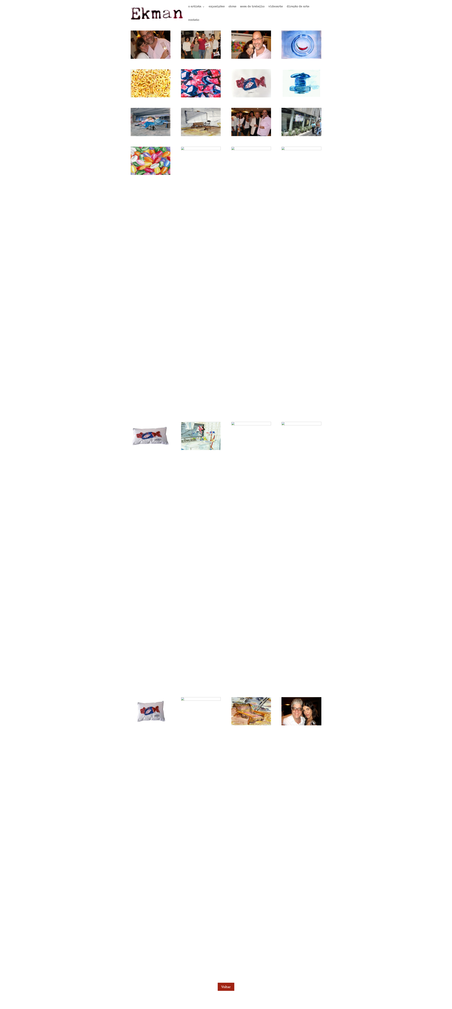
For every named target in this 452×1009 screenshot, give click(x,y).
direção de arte (298, 6)
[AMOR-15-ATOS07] (150, 724)
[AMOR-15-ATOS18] (201, 135)
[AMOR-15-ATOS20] (301, 96)
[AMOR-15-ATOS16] (301, 135)
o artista (194, 6)
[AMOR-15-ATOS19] (150, 135)
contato (193, 20)
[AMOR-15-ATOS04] (301, 724)
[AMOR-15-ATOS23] (150, 96)
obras (232, 6)
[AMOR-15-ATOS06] (201, 699)
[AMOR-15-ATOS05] (251, 724)
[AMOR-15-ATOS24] (301, 57)
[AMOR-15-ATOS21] (251, 96)
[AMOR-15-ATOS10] (201, 449)
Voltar (226, 987)
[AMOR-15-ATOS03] (251, 57)
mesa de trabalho (252, 6)
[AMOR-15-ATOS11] (150, 449)
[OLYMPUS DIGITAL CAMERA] (150, 57)
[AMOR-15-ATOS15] (150, 174)
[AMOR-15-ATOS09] (251, 424)
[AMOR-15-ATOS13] (251, 149)
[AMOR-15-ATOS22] (201, 96)
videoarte (275, 6)
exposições (217, 6)
